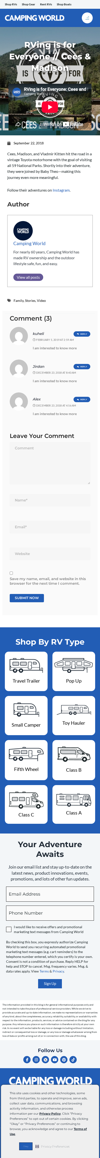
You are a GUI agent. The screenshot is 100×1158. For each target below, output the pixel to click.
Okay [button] (25, 1146)
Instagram (61, 190)
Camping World (29, 243)
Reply (83, 334)
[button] (52, 1146)
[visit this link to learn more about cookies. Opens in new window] (17, 1134)
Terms (44, 971)
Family (19, 300)
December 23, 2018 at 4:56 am (56, 405)
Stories (30, 300)
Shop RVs (11, 4)
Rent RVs (46, 4)
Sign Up (50, 984)
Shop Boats (64, 4)
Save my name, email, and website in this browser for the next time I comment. (48, 581)
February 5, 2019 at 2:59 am (55, 339)
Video (41, 300)
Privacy (58, 971)
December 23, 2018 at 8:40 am (56, 372)
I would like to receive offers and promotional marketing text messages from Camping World (48, 929)
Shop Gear (28, 4)
